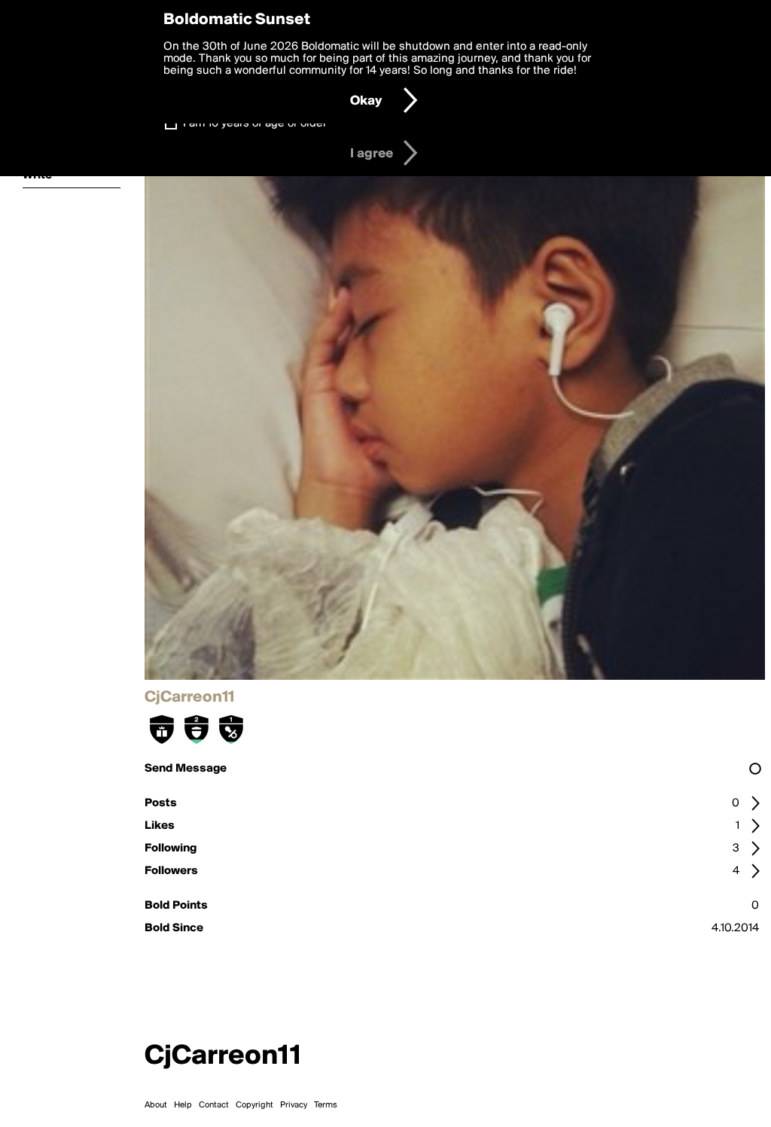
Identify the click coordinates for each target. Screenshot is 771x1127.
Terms (325, 1105)
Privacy (293, 1105)
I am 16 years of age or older (255, 123)
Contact (214, 1105)
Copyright (254, 1105)
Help (183, 1105)
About (156, 1105)
